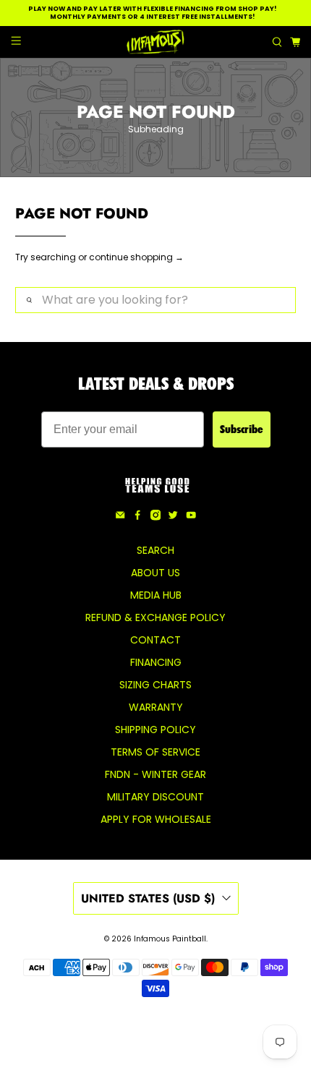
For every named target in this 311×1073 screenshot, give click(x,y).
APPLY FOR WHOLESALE (156, 819)
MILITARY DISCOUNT (155, 797)
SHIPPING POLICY (155, 729)
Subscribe (241, 429)
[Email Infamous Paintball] (120, 517)
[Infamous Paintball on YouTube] (191, 517)
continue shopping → (136, 257)
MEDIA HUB (156, 595)
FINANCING (156, 662)
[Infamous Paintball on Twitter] (173, 517)
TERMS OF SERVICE (155, 752)
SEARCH (155, 550)
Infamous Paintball (170, 938)
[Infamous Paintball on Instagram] (155, 517)
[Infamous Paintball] (156, 42)
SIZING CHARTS (155, 684)
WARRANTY (156, 707)
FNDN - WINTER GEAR (155, 774)
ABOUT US (155, 572)
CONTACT (155, 640)
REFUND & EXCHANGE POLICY (155, 617)
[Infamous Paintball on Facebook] (137, 517)
